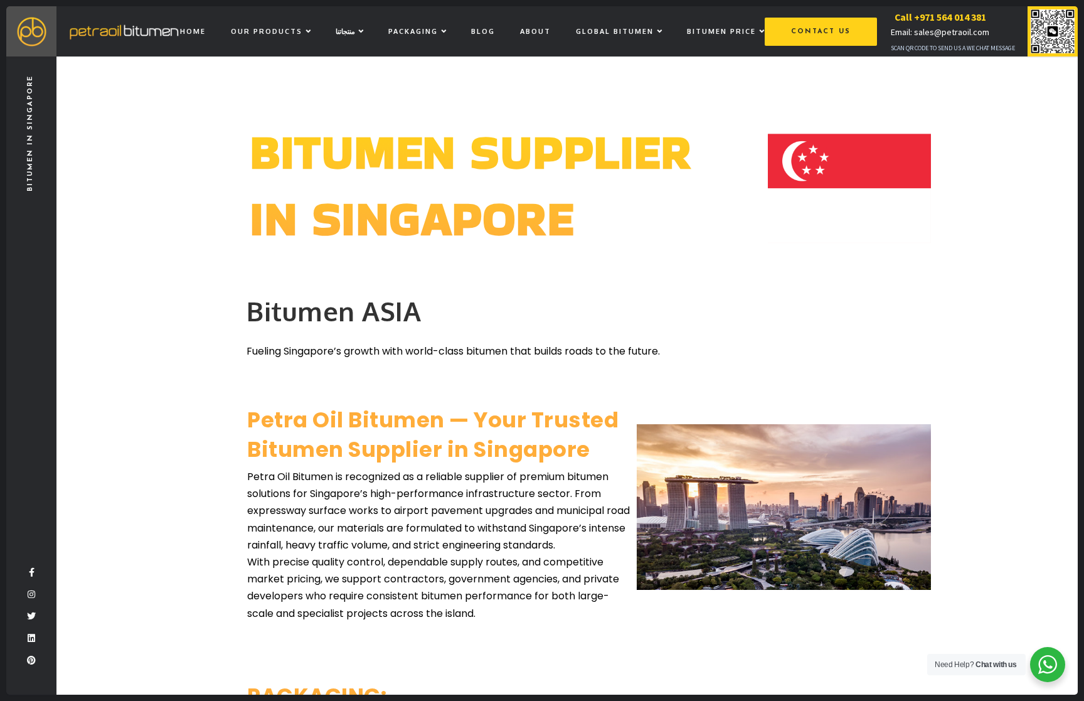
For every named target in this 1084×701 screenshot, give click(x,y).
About (535, 31)
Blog (483, 31)
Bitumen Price (721, 31)
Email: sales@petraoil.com (940, 32)
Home (193, 31)
